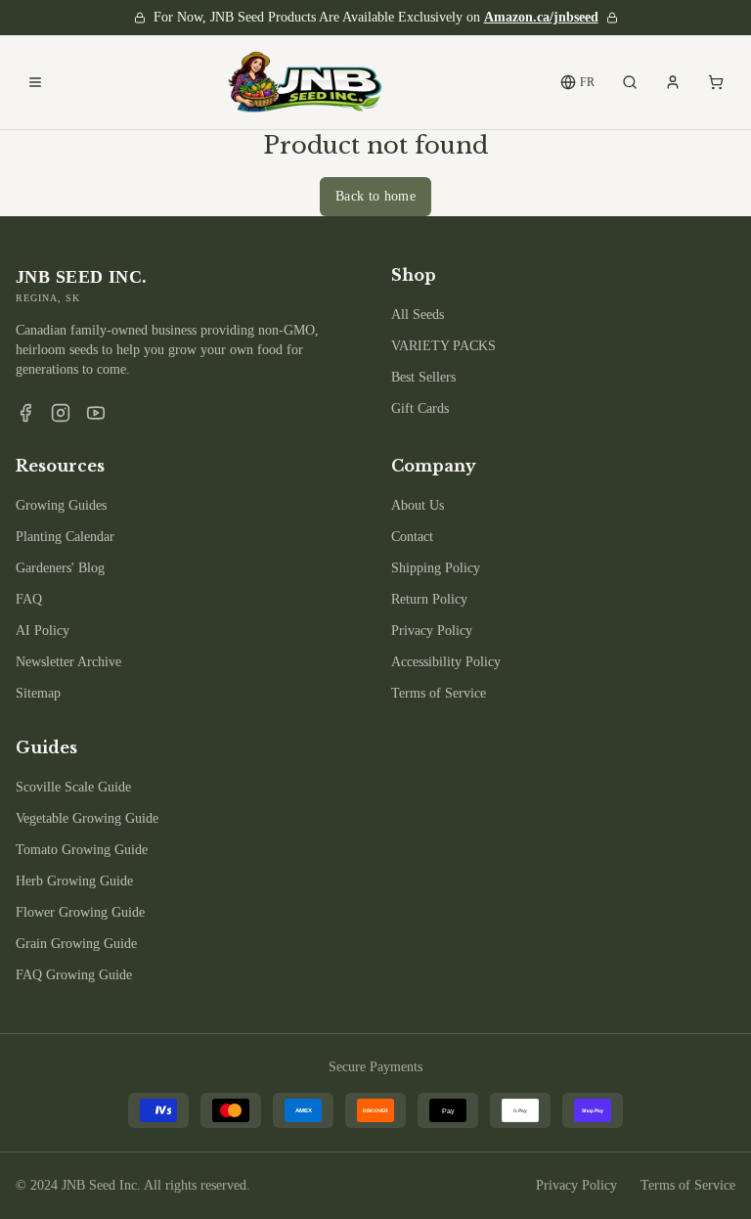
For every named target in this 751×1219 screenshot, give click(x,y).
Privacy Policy (431, 630)
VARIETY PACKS (443, 346)
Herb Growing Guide (74, 881)
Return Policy (429, 599)
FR (587, 82)
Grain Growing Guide (76, 943)
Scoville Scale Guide (73, 787)
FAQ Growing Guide (74, 975)
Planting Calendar (65, 536)
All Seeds (417, 314)
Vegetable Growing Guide (87, 818)
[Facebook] (25, 413)
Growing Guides (61, 505)
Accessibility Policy (446, 662)
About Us (417, 505)
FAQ (29, 599)
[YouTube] (96, 413)
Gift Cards (420, 408)
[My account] (672, 82)
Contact (412, 536)
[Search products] (629, 82)
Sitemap (38, 693)
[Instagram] (60, 413)
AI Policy (42, 630)
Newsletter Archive (68, 662)
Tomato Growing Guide (82, 849)
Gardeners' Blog (60, 568)
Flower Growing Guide (80, 912)
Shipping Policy (435, 568)
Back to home (375, 196)
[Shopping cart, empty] (715, 82)
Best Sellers (423, 377)
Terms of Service (438, 693)
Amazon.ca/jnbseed (541, 17)
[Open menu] (35, 82)
